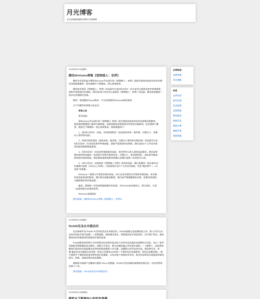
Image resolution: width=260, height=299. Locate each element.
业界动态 (177, 95)
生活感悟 (177, 105)
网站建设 (177, 115)
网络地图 (177, 136)
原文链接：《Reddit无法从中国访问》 (91, 271)
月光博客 (79, 12)
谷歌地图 (177, 75)
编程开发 (177, 131)
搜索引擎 (177, 126)
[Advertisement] (130, 42)
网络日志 (177, 121)
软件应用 (177, 100)
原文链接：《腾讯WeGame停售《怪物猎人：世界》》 (98, 199)
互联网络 (177, 110)
